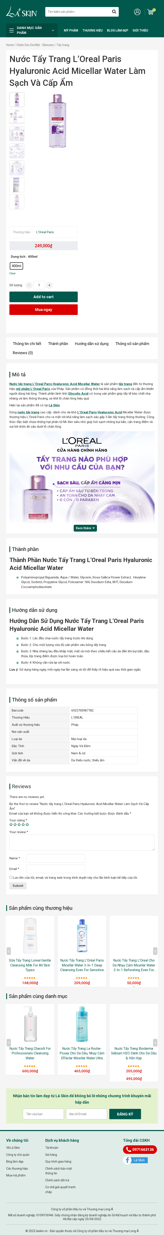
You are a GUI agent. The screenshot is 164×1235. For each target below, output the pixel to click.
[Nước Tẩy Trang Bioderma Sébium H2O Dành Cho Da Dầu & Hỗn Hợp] (134, 1024)
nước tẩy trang (28, 412)
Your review (18, 832)
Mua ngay (43, 309)
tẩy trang (125, 384)
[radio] (16, 266)
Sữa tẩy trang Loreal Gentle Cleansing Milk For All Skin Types (30, 965)
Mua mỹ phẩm (16, 1175)
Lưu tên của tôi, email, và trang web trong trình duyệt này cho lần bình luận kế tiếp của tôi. (75, 878)
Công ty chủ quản (17, 1154)
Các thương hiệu (17, 1168)
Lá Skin (54, 405)
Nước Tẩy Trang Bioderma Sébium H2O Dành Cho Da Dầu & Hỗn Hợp (134, 1053)
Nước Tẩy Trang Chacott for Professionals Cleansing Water (30, 1053)
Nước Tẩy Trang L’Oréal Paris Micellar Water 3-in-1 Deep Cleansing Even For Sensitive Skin (82, 965)
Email (14, 869)
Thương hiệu (92, 30)
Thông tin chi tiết (27, 343)
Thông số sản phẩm (132, 343)
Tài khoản (51, 1147)
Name (14, 858)
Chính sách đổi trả (57, 1180)
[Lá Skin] (21, 11)
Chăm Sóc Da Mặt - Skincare (35, 45)
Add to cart (44, 297)
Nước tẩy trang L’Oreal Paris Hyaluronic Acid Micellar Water (54, 384)
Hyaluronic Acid (110, 412)
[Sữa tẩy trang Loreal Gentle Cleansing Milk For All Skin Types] (30, 936)
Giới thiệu (140, 30)
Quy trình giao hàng (58, 1161)
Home (10, 45)
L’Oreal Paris (87, 412)
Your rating (18, 820)
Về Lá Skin (13, 1147)
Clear (12, 273)
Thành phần (58, 343)
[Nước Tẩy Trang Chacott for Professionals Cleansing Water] (30, 1024)
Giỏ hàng (51, 1154)
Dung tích (18, 257)
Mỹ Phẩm (71, 30)
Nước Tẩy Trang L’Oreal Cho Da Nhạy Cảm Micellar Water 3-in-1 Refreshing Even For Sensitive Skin (134, 965)
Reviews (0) (23, 353)
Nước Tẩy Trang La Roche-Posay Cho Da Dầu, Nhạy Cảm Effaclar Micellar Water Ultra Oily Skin (82, 1054)
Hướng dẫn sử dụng (91, 343)
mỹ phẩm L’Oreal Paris (33, 389)
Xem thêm (83, 528)
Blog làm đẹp (117, 30)
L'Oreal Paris (45, 232)
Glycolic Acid (78, 393)
